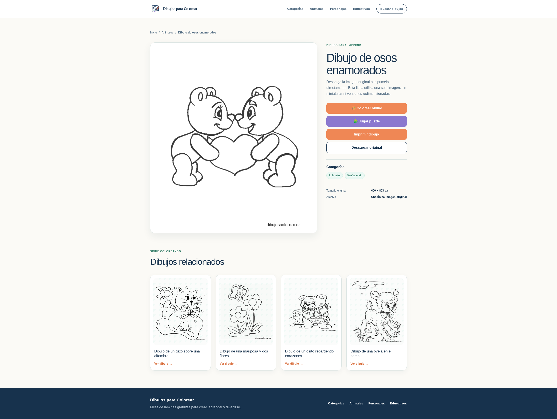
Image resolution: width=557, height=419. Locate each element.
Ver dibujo (163, 363)
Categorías (295, 8)
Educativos (361, 8)
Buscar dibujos (391, 8)
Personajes (338, 8)
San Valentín (354, 175)
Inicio (153, 32)
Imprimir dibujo (366, 134)
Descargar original (366, 147)
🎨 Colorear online (366, 108)
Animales (317, 8)
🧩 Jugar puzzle (367, 121)
